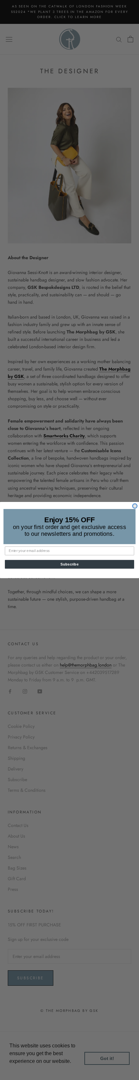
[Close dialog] (135, 506)
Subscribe (69, 564)
